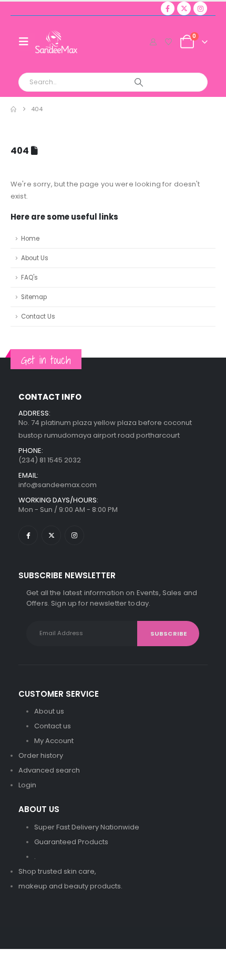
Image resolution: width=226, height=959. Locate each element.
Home (30, 238)
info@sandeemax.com (57, 485)
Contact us (52, 726)
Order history (40, 755)
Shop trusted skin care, (57, 871)
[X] (184, 8)
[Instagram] (200, 8)
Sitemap (34, 297)
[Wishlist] (168, 42)
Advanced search (49, 770)
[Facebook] (167, 8)
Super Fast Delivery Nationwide (86, 827)
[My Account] (153, 42)
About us (49, 711)
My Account (54, 741)
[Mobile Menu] (26, 42)
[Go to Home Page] (13, 109)
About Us (34, 258)
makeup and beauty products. (70, 886)
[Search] (138, 82)
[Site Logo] (56, 41)
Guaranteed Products (71, 842)
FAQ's (29, 277)
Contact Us (38, 316)
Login (27, 785)
